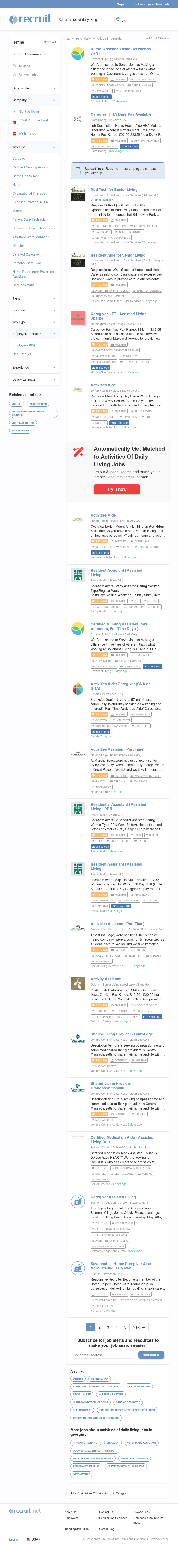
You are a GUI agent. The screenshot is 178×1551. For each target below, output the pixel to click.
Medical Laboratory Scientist (93, 1458)
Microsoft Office (146, 1005)
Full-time (120, 79)
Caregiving (102, 232)
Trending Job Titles (77, 1529)
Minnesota (123, 720)
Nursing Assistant (111, 1394)
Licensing (101, 906)
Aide (103, 384)
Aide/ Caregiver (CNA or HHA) (120, 686)
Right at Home (29, 111)
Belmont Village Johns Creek (109, 1202)
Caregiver (20, 158)
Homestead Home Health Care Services (116, 195)
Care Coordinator (128, 1402)
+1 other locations (102, 200)
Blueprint (135, 955)
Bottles (100, 1173)
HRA (148, 417)
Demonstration (105, 362)
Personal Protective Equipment (117, 1016)
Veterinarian (38, 403)
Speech (152, 601)
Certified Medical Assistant (125, 1466)
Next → (139, 1327)
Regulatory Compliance (111, 1235)
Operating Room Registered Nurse (96, 1418)
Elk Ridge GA (130, 390)
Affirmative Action (146, 140)
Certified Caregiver (26, 254)
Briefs (156, 607)
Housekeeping (120, 841)
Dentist (17, 403)
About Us (70, 1512)
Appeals (119, 781)
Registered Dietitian (134, 1458)
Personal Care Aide (27, 262)
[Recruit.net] (30, 18)
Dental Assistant (23, 422)
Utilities (152, 900)
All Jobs (24, 65)
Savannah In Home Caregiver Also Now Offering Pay (121, 1266)
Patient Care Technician (30, 219)
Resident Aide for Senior (118, 255)
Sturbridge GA (138, 1039)
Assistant (106, 978)
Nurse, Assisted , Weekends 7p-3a (121, 51)
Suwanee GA (138, 1202)
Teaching (101, 1011)
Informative (103, 787)
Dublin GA (119, 1147)
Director (18, 245)
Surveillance (146, 1011)
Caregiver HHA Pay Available (121, 114)
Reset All (50, 42)
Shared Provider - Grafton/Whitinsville (112, 1085)
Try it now (117, 489)
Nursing (100, 423)
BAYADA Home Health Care (34, 122)
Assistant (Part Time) (117, 749)
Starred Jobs (28, 74)
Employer (24, 345)
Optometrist (81, 1474)
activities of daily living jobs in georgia (94, 38)
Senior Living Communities (112, 237)
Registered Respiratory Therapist (28, 413)
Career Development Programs (116, 350)
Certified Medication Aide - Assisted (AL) (122, 1139)
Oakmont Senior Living (105, 984)
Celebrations (124, 1223)
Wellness (101, 1179)
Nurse (17, 184)
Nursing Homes (105, 417)
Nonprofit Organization (111, 726)
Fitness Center (144, 79)
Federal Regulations (109, 85)
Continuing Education (109, 1246)
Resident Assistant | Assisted (116, 572)
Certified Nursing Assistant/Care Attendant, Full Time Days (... (119, 626)
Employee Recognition (110, 226)
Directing (122, 1011)
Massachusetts (105, 146)
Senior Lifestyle (100, 1147)
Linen (98, 841)
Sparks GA (133, 324)
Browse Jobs (142, 1512)
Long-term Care (149, 547)
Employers (71, 1518)
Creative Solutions (137, 362)
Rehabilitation (143, 411)
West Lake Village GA (136, 984)
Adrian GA (150, 195)
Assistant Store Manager (31, 237)
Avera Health (99, 580)
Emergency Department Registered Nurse (127, 1410)
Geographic (142, 655)
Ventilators (103, 547)
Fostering (142, 726)
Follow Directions (147, 775)
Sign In (122, 4)
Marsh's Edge (99, 755)
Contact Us (106, 1512)
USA (35, 1539)
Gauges (100, 781)
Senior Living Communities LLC (111, 929)
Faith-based (103, 660)
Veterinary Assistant (141, 1442)
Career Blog (106, 1529)
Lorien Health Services (105, 390)
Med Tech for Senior (114, 189)
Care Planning (141, 85)
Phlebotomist (82, 1410)
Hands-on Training (107, 607)
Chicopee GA (118, 120)
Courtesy (101, 720)
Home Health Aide (26, 176)
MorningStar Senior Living (107, 324)
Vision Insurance (130, 91)
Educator (113, 1442)
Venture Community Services (109, 1039)
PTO (136, 601)
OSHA (137, 835)
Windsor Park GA (125, 59)
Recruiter (23, 354)
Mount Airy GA (131, 521)
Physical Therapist (86, 1442)
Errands (121, 1294)
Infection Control (130, 232)
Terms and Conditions (134, 1539)
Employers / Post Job (152, 4)
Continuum (130, 417)
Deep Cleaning (124, 1173)
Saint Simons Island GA (125, 755)
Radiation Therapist (86, 1466)
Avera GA (115, 580)
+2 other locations (139, 1147)
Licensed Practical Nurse (31, 202)
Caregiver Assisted (113, 1196)
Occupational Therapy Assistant (95, 1450)
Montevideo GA (112, 694)
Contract (121, 1060)
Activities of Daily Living (111, 290)
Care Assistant (23, 284)
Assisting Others (145, 226)
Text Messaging (106, 1300)
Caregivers (134, 356)
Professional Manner (110, 296)
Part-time (121, 541)
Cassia (95, 694)
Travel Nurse (20, 430)
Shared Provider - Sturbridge (122, 1034)
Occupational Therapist (30, 193)
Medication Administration (132, 1168)
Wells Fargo (27, 133)
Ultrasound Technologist (90, 1402)
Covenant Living (101, 59)
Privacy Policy (159, 1539)
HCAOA (96, 1274)
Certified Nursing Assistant (32, 167)
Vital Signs (141, 894)
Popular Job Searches (113, 1518)
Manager (19, 210)
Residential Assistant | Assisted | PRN (118, 806)
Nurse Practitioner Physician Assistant (33, 274)
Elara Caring (99, 120)
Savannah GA (112, 1274)
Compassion (103, 91)
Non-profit (140, 781)
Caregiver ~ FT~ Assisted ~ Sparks (120, 316)
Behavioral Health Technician (34, 228)
